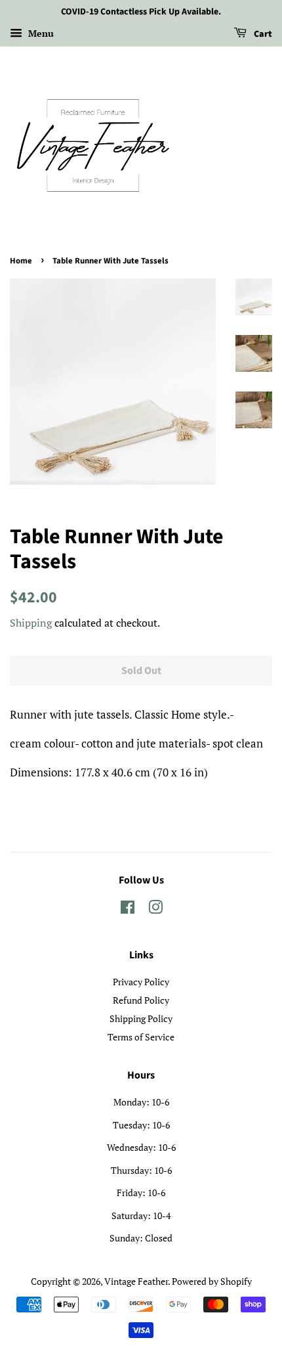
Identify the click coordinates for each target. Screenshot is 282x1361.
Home (21, 261)
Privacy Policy (141, 981)
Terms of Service (141, 1037)
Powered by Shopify (212, 1281)
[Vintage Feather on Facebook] (127, 909)
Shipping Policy (141, 1018)
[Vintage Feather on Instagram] (155, 909)
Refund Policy (141, 1000)
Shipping (31, 622)
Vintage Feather (136, 1281)
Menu (40, 33)
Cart (262, 34)
